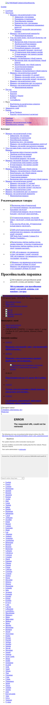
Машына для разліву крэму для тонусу (29, 77)
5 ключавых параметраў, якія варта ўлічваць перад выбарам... (23, 401)
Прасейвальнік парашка (24, 21)
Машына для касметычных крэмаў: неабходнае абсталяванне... (23, 359)
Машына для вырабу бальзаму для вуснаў (26, 50)
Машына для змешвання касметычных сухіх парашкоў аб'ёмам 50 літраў (25, 267)
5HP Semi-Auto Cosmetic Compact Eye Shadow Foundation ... (24, 237)
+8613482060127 (12, 327)
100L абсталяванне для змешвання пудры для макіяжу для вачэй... (26, 257)
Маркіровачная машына (24, 36)
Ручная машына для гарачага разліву (29, 54)
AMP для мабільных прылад (16, 306)
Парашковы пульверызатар (25, 19)
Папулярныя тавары (13, 302)
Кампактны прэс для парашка (26, 23)
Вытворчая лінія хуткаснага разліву (28, 42)
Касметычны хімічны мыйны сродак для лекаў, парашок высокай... (26, 247)
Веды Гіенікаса (16, 112)
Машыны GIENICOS (18, 106)
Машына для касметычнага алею (23, 81)
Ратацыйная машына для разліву (27, 48)
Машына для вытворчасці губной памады (31, 71)
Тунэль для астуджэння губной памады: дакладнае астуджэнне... (25, 390)
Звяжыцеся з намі (12, 108)
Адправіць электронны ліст (11, 410)
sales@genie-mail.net (13, 325)
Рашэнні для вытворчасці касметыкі (24, 114)
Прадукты (9, 13)
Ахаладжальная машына (24, 67)
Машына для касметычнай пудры (23, 15)
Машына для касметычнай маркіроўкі (24, 33)
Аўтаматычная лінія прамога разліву (29, 52)
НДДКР (13, 98)
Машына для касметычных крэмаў (23, 73)
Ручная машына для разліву (25, 46)
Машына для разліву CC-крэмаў (27, 75)
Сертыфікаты (15, 100)
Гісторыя (13, 91)
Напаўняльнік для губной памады (28, 65)
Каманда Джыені (16, 96)
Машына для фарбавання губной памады (26, 58)
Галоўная (9, 11)
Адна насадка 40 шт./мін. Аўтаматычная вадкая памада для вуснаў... (25, 225)
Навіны (8, 110)
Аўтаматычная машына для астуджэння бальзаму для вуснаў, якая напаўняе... (25, 213)
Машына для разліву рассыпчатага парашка (27, 146)
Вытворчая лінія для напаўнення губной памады (29, 179)
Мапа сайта (9, 304)
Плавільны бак (20, 56)
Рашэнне (13, 94)
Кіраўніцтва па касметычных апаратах (25, 104)
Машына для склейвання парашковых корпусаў (28, 144)
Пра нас (8, 89)
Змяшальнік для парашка (24, 17)
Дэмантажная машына (23, 69)
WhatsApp (5, 412)
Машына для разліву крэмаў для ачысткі (30, 79)
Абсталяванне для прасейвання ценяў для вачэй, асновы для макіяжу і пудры (25, 289)
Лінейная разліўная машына (25, 44)
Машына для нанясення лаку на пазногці (26, 83)
